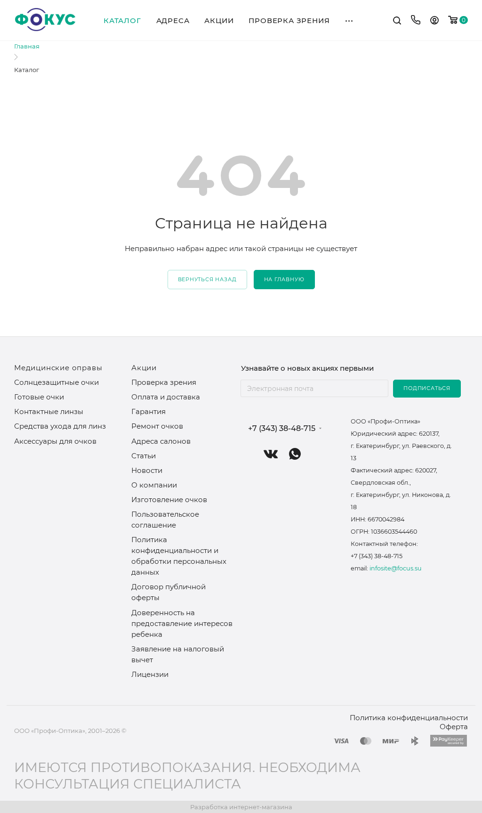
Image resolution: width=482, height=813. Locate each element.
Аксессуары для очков (55, 441)
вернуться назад (207, 279)
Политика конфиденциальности (409, 717)
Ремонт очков (157, 426)
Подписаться (426, 388)
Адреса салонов (161, 441)
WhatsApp (295, 454)
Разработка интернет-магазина (241, 807)
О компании (154, 484)
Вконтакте (271, 454)
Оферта (454, 726)
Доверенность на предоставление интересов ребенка (182, 623)
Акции (144, 367)
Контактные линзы (48, 411)
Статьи (143, 455)
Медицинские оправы (58, 367)
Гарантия (148, 411)
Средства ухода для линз (60, 426)
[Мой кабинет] (434, 21)
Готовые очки (39, 396)
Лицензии (150, 674)
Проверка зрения (163, 382)
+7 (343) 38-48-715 (281, 428)
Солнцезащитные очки (56, 382)
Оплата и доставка (165, 396)
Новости (146, 470)
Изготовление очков (169, 499)
